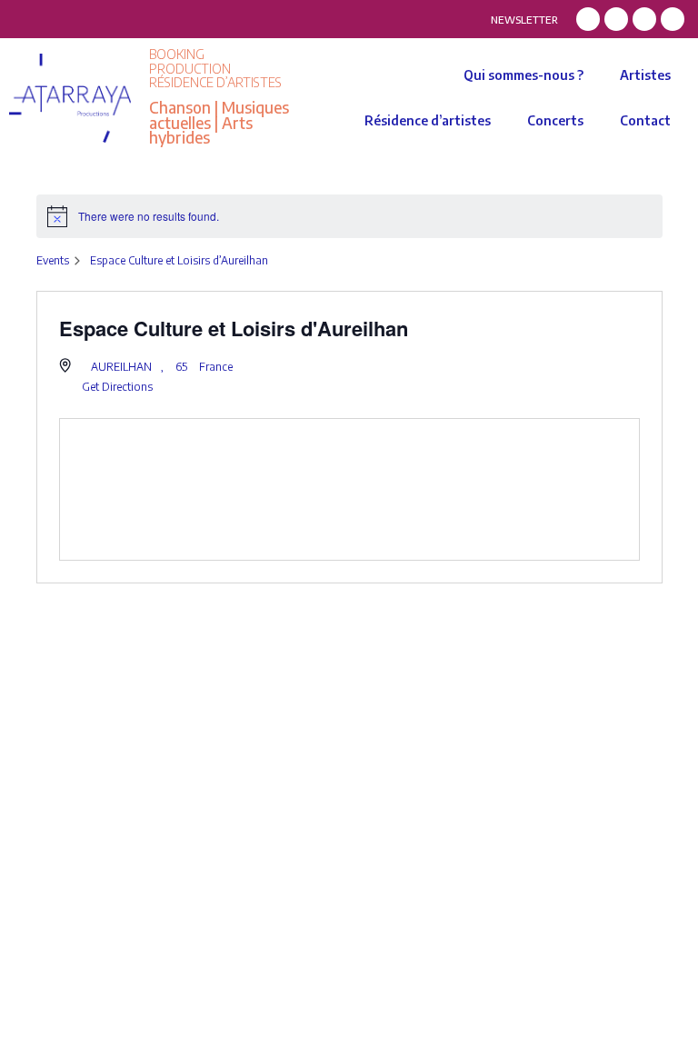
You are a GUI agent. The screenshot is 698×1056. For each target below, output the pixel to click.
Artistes (645, 75)
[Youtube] (672, 19)
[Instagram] (616, 19)
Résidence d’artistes (427, 120)
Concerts (555, 120)
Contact (645, 120)
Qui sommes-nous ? (523, 75)
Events (52, 260)
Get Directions (117, 387)
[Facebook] (588, 19)
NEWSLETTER (524, 19)
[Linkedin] (644, 19)
